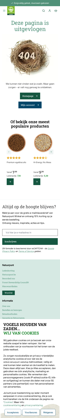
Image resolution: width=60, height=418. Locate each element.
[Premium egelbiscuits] (16, 143)
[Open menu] (4, 11)
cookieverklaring (12, 405)
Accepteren (13, 412)
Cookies (8, 402)
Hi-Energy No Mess (42, 162)
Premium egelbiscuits (16, 162)
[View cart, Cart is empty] (56, 11)
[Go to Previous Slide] (9, 152)
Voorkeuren (31, 412)
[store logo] (11, 10)
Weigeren (48, 412)
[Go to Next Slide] (51, 152)
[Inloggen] (50, 11)
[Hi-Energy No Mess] (43, 143)
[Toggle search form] (43, 11)
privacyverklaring (34, 405)
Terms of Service (26, 251)
